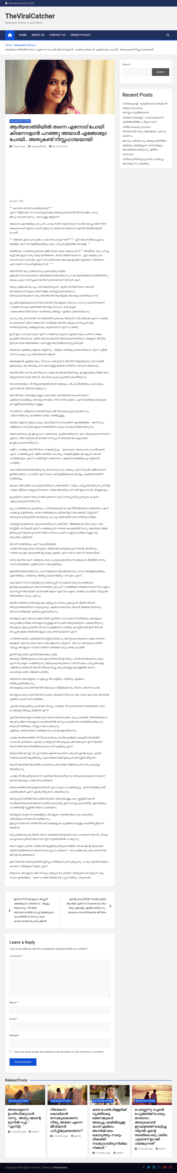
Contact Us (57, 35)
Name (14, 1002)
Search (126, 64)
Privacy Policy (81, 35)
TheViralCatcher (30, 16)
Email (13, 1018)
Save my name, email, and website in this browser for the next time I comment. (59, 1051)
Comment (16, 956)
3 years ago (19, 146)
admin (35, 1131)
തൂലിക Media (38, 146)
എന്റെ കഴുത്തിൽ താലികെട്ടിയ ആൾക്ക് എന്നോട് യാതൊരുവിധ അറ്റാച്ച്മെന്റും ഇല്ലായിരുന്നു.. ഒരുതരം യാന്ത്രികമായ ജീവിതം (86, 906)
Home (22, 35)
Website (14, 1035)
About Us (38, 35)
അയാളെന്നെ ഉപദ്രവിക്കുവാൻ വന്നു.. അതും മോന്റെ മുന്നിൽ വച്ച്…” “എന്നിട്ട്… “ (24, 1118)
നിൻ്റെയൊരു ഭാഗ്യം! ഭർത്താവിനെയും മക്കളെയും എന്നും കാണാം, (144, 131)
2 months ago (18, 1131)
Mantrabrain (60, 1167)
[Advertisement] (60, 175)
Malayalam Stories (20, 121)
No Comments (60, 146)
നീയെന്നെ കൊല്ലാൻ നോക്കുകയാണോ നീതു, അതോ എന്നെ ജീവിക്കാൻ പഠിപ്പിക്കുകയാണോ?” (66, 1120)
